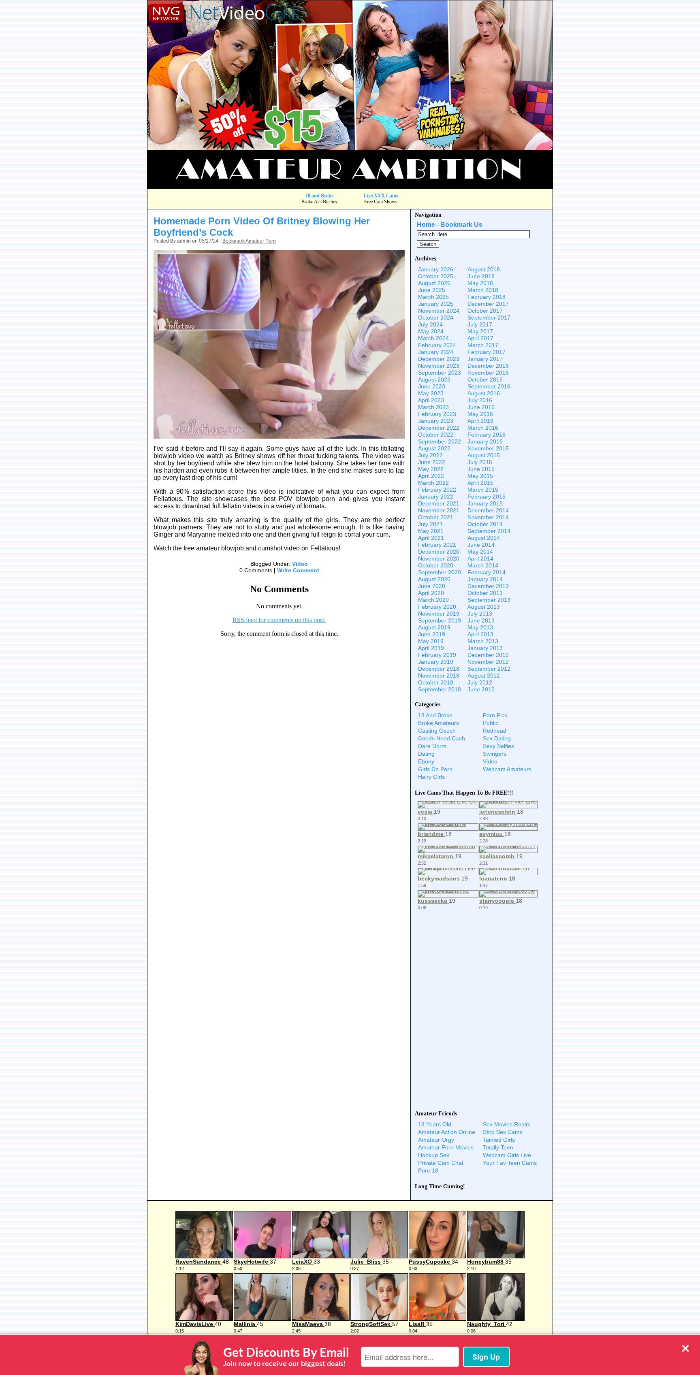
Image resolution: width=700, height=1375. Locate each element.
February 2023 (437, 414)
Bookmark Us (461, 224)
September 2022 (439, 441)
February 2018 (486, 297)
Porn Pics (495, 715)
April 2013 (480, 634)
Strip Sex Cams (503, 1132)
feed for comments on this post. (279, 619)
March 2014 (482, 565)
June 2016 (481, 407)
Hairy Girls (431, 777)
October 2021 (435, 517)
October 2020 (435, 565)
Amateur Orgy (436, 1139)
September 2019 (439, 620)
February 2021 (437, 544)
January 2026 (435, 269)
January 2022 (435, 496)
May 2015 (480, 476)
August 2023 (434, 379)
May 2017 (480, 331)
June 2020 (431, 586)
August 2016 (483, 393)
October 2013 (485, 593)
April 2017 (480, 338)
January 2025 (435, 304)
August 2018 (483, 269)
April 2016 (480, 421)
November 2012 (488, 662)
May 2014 (480, 551)
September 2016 (488, 386)
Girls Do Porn (435, 769)
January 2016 (485, 441)
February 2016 (486, 434)
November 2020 (438, 558)
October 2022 (435, 434)
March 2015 (482, 489)
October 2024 (435, 317)
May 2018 (480, 283)
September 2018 (439, 689)
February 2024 (437, 345)
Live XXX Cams (381, 195)
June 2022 (431, 462)
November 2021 (438, 510)
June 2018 (481, 276)
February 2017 (486, 352)
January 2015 (485, 503)
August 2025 (434, 283)
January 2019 (435, 662)
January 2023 (435, 421)
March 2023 (433, 407)
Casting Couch (437, 730)
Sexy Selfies (498, 746)
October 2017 (485, 310)
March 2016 (482, 427)
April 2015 (480, 483)
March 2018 (482, 290)
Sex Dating (497, 738)
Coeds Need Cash (441, 738)
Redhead (494, 730)
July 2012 (479, 682)
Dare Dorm (432, 746)
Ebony (426, 761)
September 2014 (488, 531)
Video (300, 564)
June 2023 (431, 386)
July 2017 (479, 324)
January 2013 (485, 648)
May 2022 (431, 469)
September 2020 (439, 572)
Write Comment (298, 570)
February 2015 (486, 496)
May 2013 (480, 627)
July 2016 (479, 400)
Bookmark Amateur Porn (249, 241)
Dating (426, 753)
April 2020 (431, 593)
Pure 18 (428, 1170)
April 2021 (431, 538)
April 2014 (480, 558)
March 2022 (433, 483)
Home (426, 224)
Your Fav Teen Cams (510, 1163)
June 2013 (481, 620)
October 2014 (485, 524)
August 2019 (434, 627)
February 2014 (486, 572)
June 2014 (481, 544)
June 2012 (481, 689)
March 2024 (433, 338)
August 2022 (434, 448)
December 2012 (488, 655)
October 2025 (435, 276)
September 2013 (488, 600)
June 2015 (481, 469)
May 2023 (431, 393)
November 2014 (488, 517)
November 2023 (438, 365)
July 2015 (479, 462)
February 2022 (437, 489)
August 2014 (483, 538)
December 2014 (488, 510)
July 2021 (430, 524)
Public (490, 723)
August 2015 (483, 455)
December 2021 (438, 503)
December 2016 (488, 365)
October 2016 (485, 379)
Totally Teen (498, 1147)
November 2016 (488, 372)
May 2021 (431, 531)
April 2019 (431, 648)
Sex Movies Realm (507, 1124)
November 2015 (488, 448)
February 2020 (437, 606)
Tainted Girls (499, 1139)
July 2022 (430, 455)
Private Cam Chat (440, 1163)
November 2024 (438, 310)
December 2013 (488, 586)
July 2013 (479, 613)
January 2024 (435, 352)
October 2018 (435, 682)
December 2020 (438, 551)
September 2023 (439, 372)
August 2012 (483, 675)
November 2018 (438, 675)
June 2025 (431, 290)
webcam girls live (507, 1155)
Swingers (494, 753)
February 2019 (437, 655)
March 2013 (482, 641)
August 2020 (434, 579)
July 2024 (430, 324)
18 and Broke (319, 195)
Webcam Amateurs (507, 769)
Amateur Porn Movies (446, 1147)
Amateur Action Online (446, 1132)
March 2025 (433, 297)
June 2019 (431, 634)
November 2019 (438, 613)
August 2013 (483, 606)
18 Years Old (434, 1124)
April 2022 (431, 476)
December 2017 (488, 304)
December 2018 (438, 668)
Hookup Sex (433, 1155)
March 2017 (482, 345)
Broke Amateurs (438, 723)
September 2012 (488, 668)
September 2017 (488, 317)
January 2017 (485, 359)
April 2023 (431, 400)
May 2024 (431, 331)
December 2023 (438, 359)
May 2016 (480, 414)
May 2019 (431, 641)
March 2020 (433, 600)
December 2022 (438, 427)
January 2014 (485, 579)
